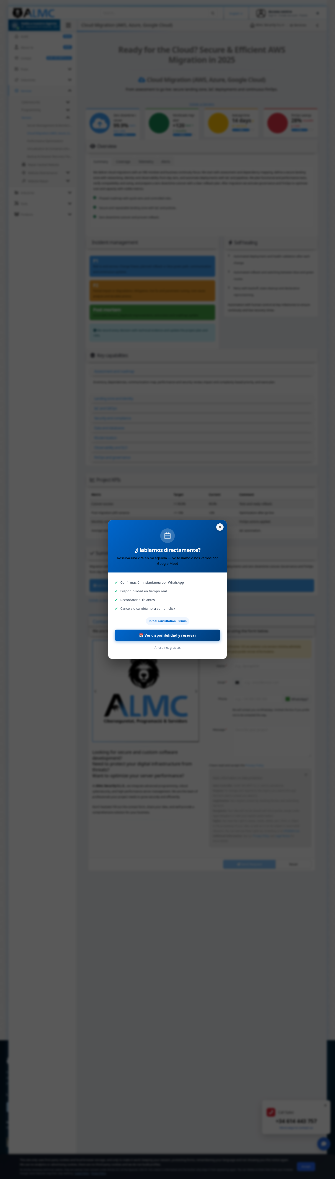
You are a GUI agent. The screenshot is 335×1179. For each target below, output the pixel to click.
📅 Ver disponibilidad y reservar (167, 635)
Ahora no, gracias (168, 647)
